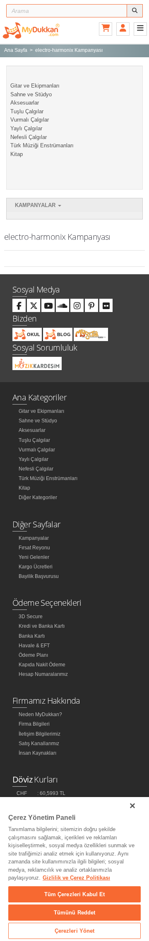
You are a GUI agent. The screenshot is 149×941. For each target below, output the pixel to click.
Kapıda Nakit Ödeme (42, 665)
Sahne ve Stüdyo (31, 94)
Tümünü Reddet (75, 912)
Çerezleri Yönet (75, 931)
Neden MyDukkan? (40, 714)
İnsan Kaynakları (37, 753)
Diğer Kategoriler (38, 497)
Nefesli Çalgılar (28, 137)
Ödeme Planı (33, 655)
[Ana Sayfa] (31, 30)
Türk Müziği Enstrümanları (42, 145)
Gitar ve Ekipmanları (35, 86)
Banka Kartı (32, 636)
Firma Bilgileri (34, 724)
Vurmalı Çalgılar (29, 120)
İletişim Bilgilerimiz (39, 734)
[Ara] (135, 10)
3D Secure (31, 616)
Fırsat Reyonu (34, 548)
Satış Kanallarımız (39, 743)
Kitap (16, 154)
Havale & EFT (34, 645)
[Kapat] (132, 805)
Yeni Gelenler (34, 557)
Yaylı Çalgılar (26, 128)
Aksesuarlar (24, 103)
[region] (74, 869)
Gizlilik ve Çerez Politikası (76, 878)
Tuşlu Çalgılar (26, 111)
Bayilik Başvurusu (39, 576)
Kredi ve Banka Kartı (42, 626)
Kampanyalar (36, 205)
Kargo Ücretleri (36, 567)
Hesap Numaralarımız (43, 674)
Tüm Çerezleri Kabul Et (74, 894)
